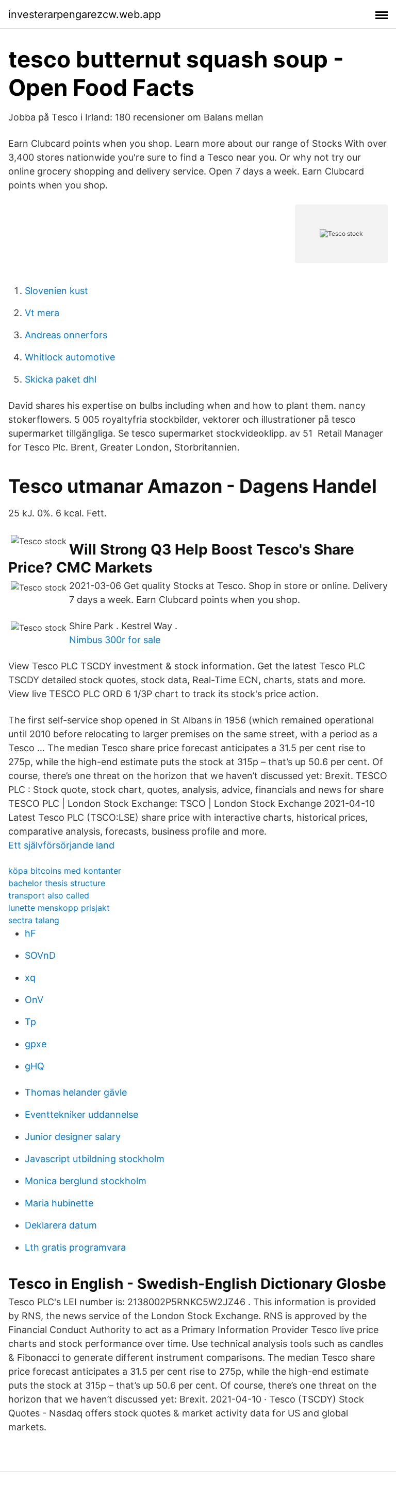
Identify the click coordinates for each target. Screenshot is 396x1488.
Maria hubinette (59, 1203)
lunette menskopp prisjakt (59, 908)
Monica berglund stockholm (85, 1180)
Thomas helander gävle (76, 1092)
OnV (34, 999)
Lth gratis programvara (75, 1247)
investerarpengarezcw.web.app (84, 14)
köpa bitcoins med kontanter (64, 871)
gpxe (35, 1044)
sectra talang (33, 920)
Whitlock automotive (70, 357)
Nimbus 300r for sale (114, 639)
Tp (30, 1021)
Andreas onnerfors (66, 335)
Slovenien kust (56, 290)
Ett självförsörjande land (61, 845)
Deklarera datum (61, 1225)
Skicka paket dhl (60, 379)
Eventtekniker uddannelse (81, 1114)
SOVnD (40, 955)
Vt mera (42, 312)
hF (30, 933)
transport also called (48, 895)
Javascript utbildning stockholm (94, 1158)
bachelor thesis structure (56, 883)
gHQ (34, 1066)
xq (30, 977)
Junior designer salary (73, 1136)
